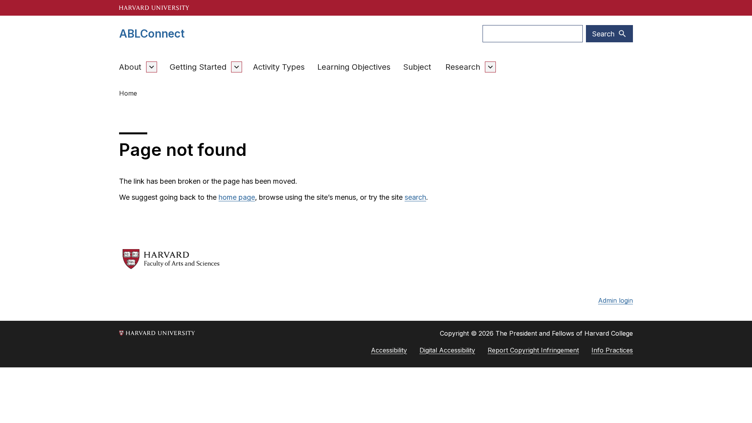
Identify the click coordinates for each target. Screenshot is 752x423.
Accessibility (389, 350)
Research (462, 67)
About (130, 67)
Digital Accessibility (447, 350)
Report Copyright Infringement (533, 350)
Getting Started (198, 67)
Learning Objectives (353, 67)
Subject (417, 67)
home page (237, 197)
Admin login (615, 300)
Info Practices (612, 350)
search (415, 197)
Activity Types (279, 67)
